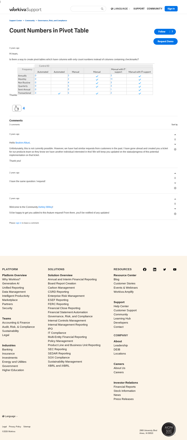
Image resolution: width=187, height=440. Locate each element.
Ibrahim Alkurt (22, 142)
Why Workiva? (11, 279)
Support (119, 302)
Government (10, 366)
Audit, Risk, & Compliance (18, 326)
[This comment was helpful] (175, 134)
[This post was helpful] (16, 108)
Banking (7, 349)
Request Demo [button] (165, 41)
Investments (10, 357)
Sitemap (26, 427)
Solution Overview (60, 275)
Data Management (14, 291)
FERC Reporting (58, 304)
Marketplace (10, 299)
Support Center (15, 21)
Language (121, 8)
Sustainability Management (65, 361)
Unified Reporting (13, 287)
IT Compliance (57, 332)
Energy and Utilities (14, 361)
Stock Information (125, 390)
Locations (120, 353)
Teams (6, 318)
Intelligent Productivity (16, 295)
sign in (18, 223)
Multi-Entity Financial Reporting (67, 336)
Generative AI (10, 283)
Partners (7, 304)
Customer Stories (124, 283)
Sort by (175, 124)
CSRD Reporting (58, 291)
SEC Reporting (57, 349)
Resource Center (125, 275)
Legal (5, 335)
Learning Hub (122, 318)
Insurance (8, 353)
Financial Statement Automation (68, 312)
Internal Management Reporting (68, 324)
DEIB (117, 349)
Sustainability (10, 330)
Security (7, 308)
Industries (9, 345)
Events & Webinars (126, 287)
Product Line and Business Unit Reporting (74, 345)
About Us (119, 368)
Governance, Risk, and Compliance (52, 21)
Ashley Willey (45, 207)
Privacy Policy (15, 427)
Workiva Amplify (124, 291)
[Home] (25, 9)
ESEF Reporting (58, 299)
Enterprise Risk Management (66, 295)
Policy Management (60, 341)
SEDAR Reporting (59, 353)
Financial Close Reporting (64, 308)
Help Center (121, 306)
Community (30, 21)
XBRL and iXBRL (59, 365)
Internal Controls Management (67, 320)
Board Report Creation (62, 283)
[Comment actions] (175, 149)
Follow (161, 31)
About (118, 341)
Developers (121, 322)
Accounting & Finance (16, 322)
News (117, 394)
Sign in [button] (171, 8)
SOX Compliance (59, 357)
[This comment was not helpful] (175, 144)
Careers (119, 363)
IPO (50, 328)
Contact (118, 326)
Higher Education (13, 370)
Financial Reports (125, 386)
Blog (116, 279)
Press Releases (124, 399)
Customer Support (125, 310)
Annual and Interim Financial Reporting (72, 279)
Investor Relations (126, 382)
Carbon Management (61, 287)
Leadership (121, 345)
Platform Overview (14, 275)
